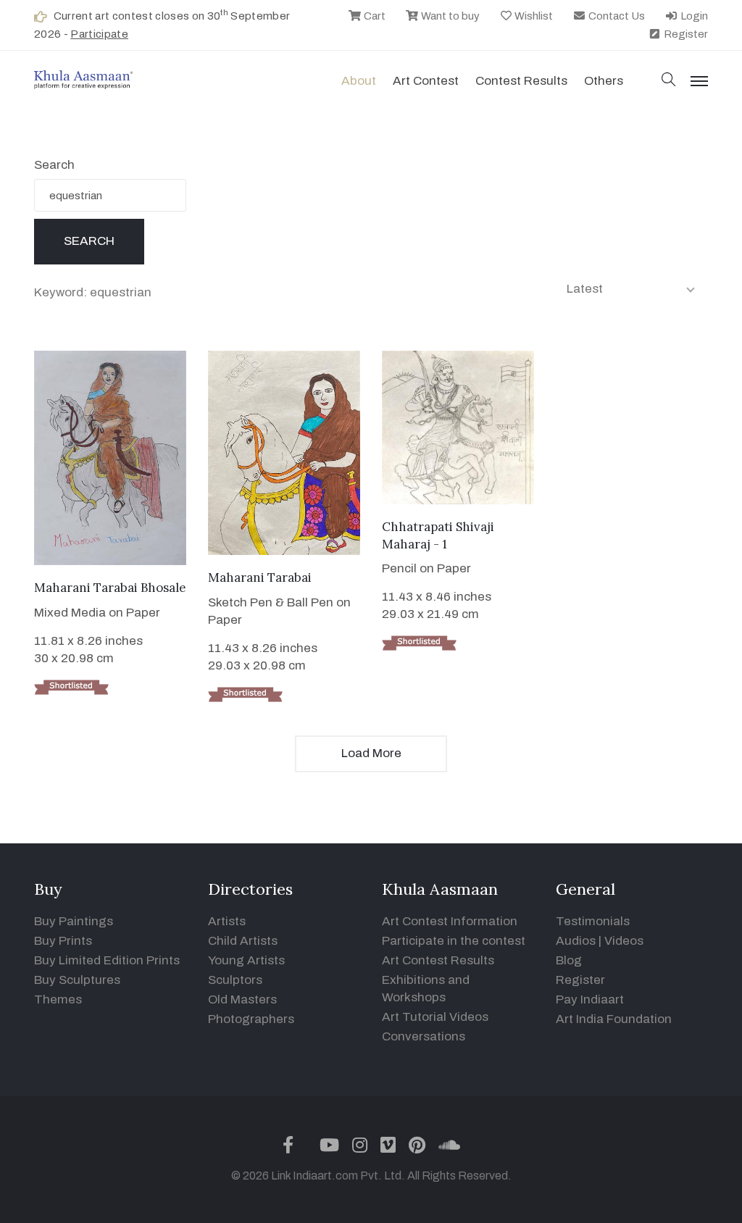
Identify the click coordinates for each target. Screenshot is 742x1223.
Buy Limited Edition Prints (107, 960)
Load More (371, 753)
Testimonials (593, 921)
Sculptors (235, 980)
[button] (669, 81)
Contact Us (615, 16)
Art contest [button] (426, 81)
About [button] (358, 81)
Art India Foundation (614, 1019)
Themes (58, 999)
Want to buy (449, 16)
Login (693, 16)
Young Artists (246, 960)
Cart (373, 16)
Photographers (251, 1019)
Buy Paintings (73, 921)
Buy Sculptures (77, 980)
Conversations (423, 1036)
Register (685, 34)
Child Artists (243, 941)
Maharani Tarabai (260, 577)
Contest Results (521, 81)
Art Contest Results (438, 960)
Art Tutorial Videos (435, 1017)
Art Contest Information (449, 921)
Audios (576, 941)
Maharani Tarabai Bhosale (110, 588)
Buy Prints (63, 941)
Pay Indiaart (590, 999)
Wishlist (532, 16)
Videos (623, 941)
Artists (227, 921)
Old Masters (242, 999)
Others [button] (603, 81)
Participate (99, 34)
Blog (569, 960)
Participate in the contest (453, 941)
